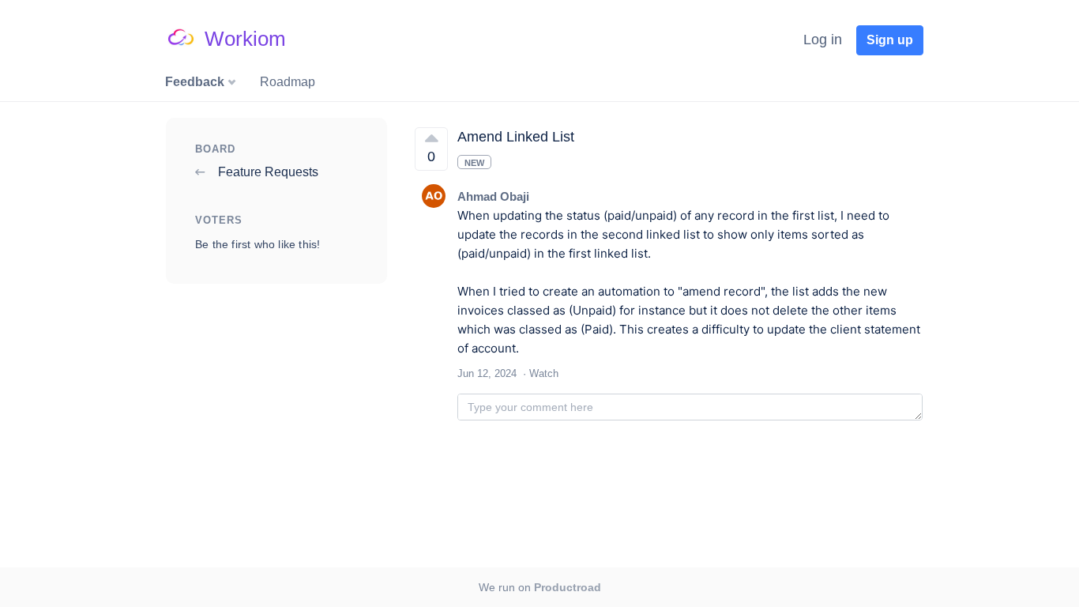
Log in (822, 39)
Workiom (245, 39)
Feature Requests (266, 172)
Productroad (567, 587)
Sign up (890, 40)
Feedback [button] (196, 82)
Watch (543, 373)
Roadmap (287, 82)
